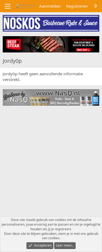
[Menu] (7, 6)
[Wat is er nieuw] (95, 6)
